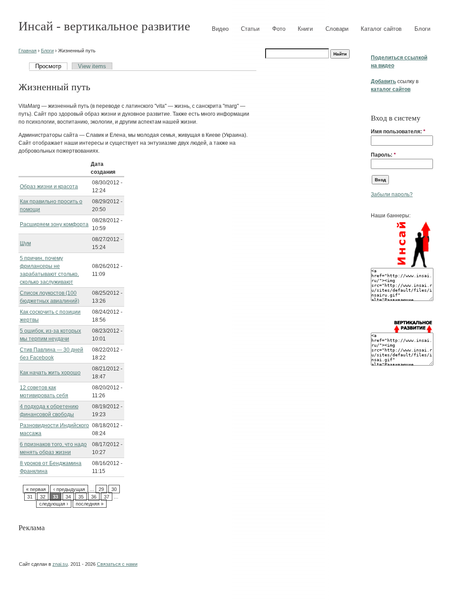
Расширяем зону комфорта (54, 224)
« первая (36, 489)
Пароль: (383, 155)
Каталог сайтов (381, 29)
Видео (220, 29)
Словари (336, 29)
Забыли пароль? (392, 194)
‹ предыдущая (69, 489)
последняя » (90, 503)
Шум (25, 243)
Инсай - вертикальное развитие (104, 26)
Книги (305, 29)
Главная (27, 50)
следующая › (53, 503)
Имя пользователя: (398, 131)
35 (81, 496)
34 (68, 496)
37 (106, 496)
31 (30, 496)
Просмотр (48, 66)
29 (101, 489)
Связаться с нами (117, 564)
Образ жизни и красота (49, 186)
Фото (278, 29)
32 (42, 496)
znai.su (60, 564)
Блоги (422, 29)
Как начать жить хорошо (50, 373)
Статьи (250, 29)
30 (114, 489)
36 (93, 496)
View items (92, 66)
